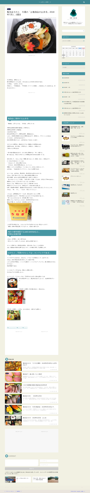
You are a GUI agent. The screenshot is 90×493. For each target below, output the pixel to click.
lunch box (19, 327)
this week (25, 327)
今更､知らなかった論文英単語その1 (72, 108)
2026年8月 (66, 77)
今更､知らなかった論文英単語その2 (72, 92)
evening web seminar (11, 327)
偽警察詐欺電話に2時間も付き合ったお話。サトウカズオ (74, 114)
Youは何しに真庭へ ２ (45, 2)
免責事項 (18, 491)
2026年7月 (66, 82)
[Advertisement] (31, 66)
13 (76, 52)
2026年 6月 (67, 87)
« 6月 (63, 57)
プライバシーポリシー (10, 491)
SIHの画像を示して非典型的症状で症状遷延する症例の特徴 (74, 102)
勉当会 (9, 9)
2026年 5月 (67, 96)
